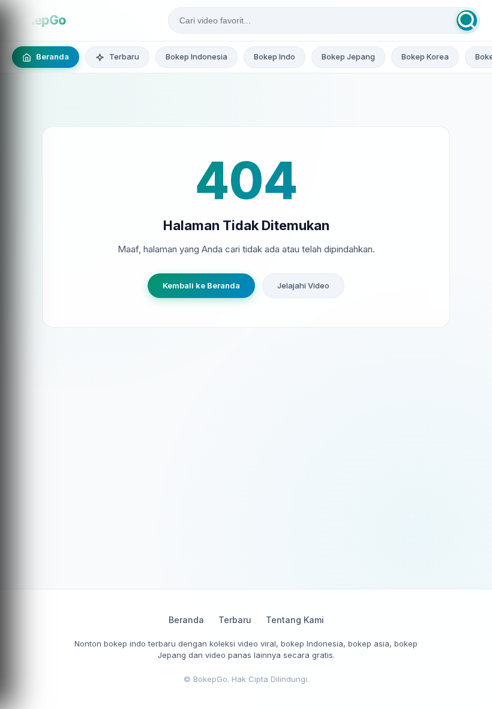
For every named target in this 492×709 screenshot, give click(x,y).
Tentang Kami (295, 620)
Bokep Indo (274, 56)
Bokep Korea (425, 56)
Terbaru (234, 620)
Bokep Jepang (348, 56)
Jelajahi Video (303, 285)
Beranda (186, 620)
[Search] (467, 20)
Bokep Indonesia (196, 56)
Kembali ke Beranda (201, 285)
